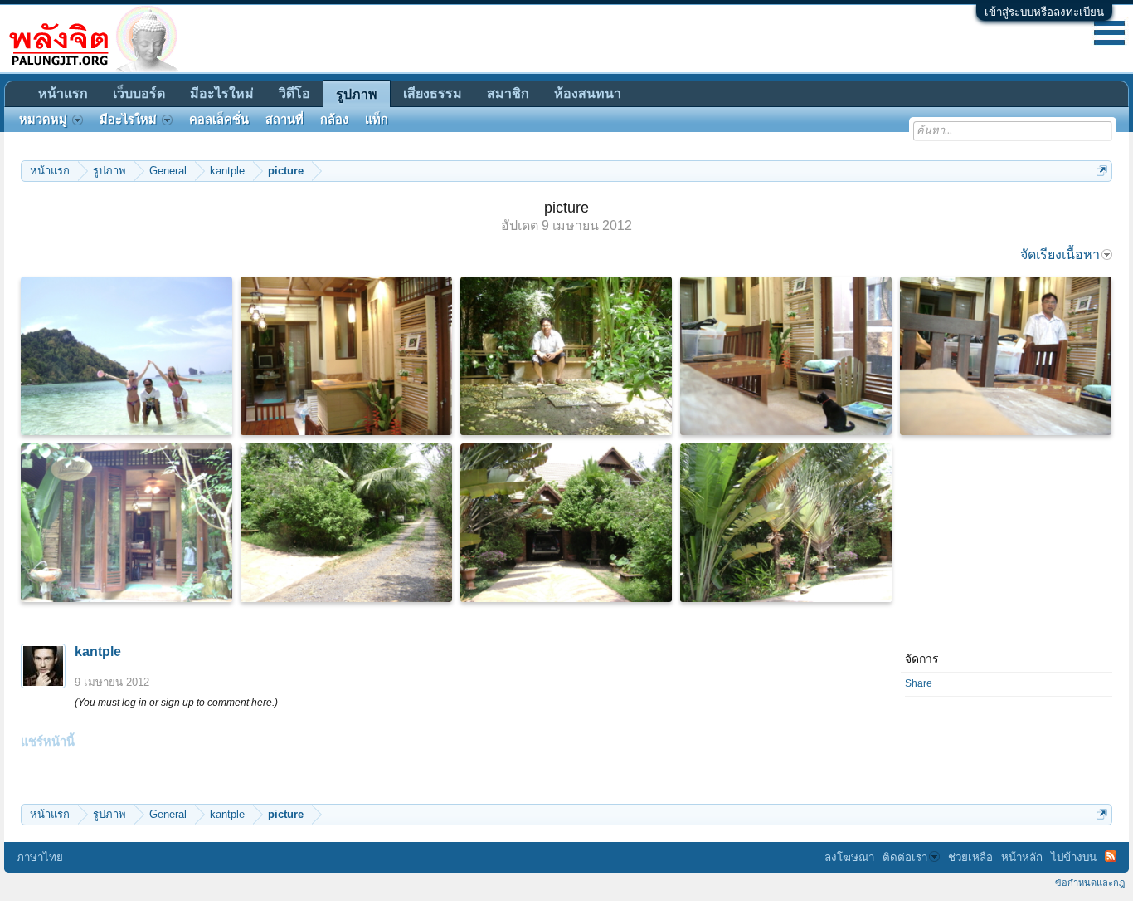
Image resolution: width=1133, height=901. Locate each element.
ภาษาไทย (40, 857)
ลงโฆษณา (849, 857)
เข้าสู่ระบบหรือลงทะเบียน (1044, 12)
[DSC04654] (1005, 356)
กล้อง (334, 119)
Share (918, 683)
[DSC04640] (566, 522)
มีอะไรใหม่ (222, 93)
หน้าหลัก (1022, 857)
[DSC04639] (346, 522)
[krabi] (126, 356)
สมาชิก (508, 93)
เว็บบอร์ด (139, 93)
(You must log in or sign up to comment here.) (176, 702)
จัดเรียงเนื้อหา (1060, 254)
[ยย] (126, 522)
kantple (98, 651)
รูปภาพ (356, 94)
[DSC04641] (786, 522)
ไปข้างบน (1074, 857)
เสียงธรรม (432, 93)
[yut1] (566, 356)
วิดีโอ (294, 93)
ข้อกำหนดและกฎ (1090, 883)
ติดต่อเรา (905, 857)
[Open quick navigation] (1102, 170)
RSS (1110, 856)
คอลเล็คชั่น (219, 119)
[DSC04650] (346, 356)
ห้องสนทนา (587, 93)
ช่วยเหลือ (970, 857)
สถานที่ (284, 119)
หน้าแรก (63, 93)
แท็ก (376, 119)
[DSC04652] (786, 356)
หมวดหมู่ (43, 119)
